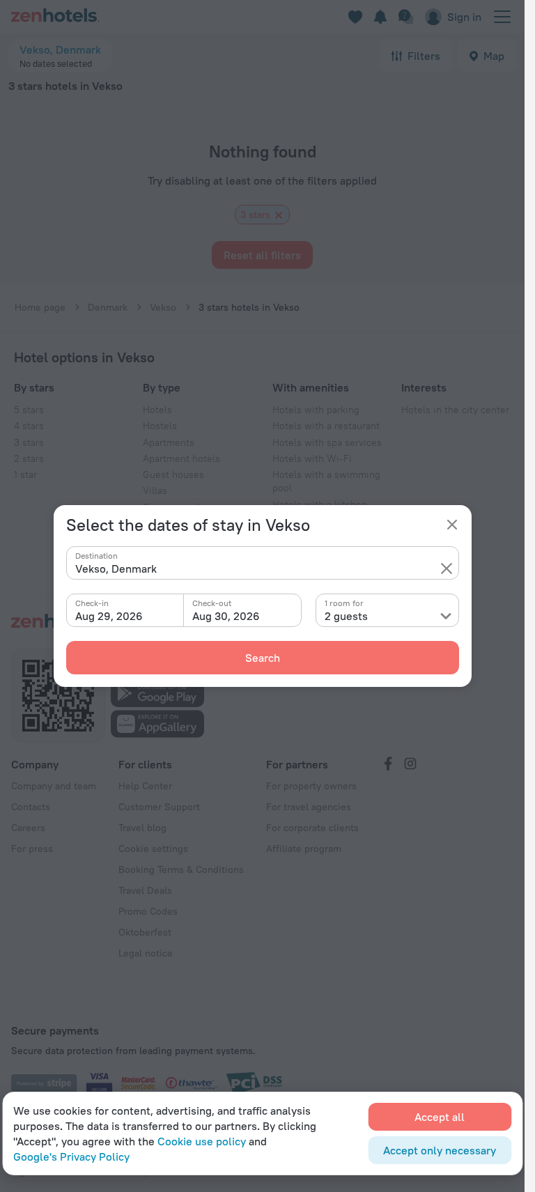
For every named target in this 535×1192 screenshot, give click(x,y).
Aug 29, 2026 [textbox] (109, 616)
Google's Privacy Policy (71, 1156)
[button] (446, 568)
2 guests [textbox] (346, 616)
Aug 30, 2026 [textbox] (226, 616)
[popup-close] (452, 524)
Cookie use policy (201, 1141)
